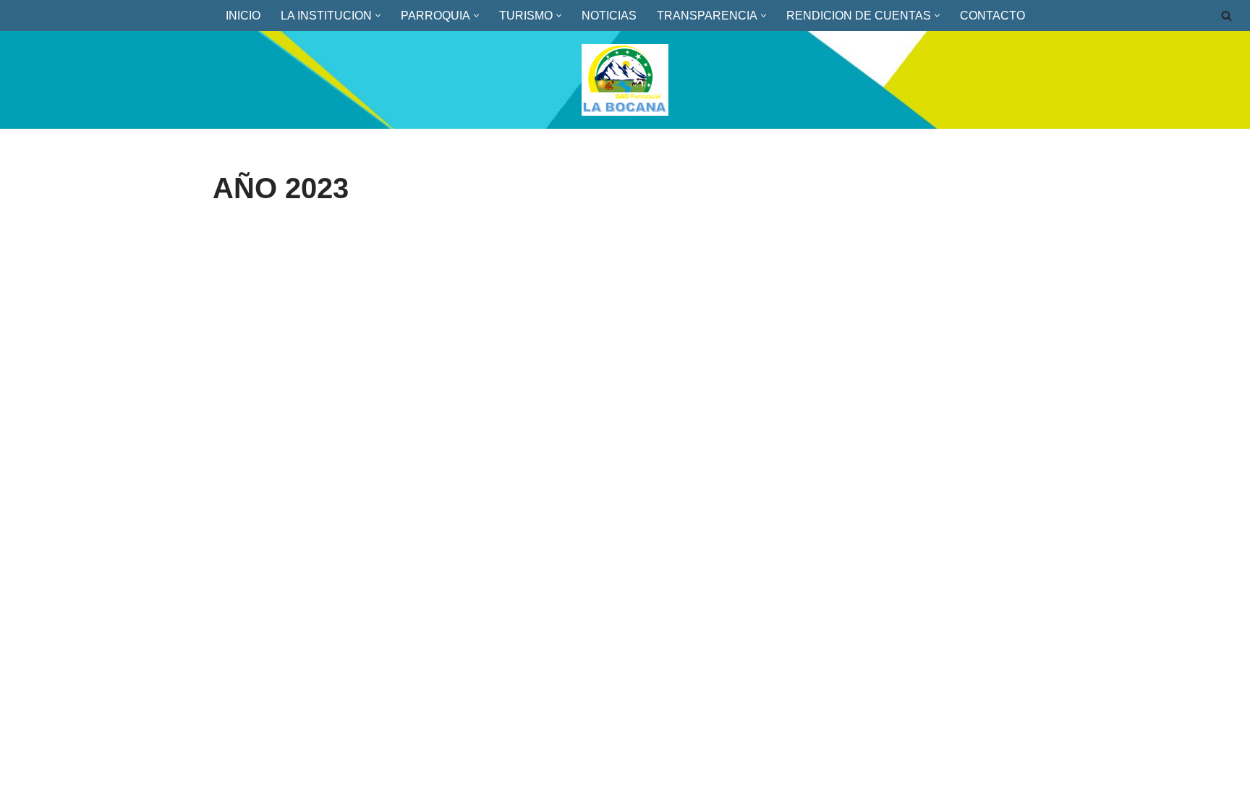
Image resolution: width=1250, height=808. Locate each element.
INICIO (243, 15)
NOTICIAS (609, 15)
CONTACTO (992, 15)
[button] (377, 15)
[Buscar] (1226, 15)
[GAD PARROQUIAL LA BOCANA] (625, 80)
